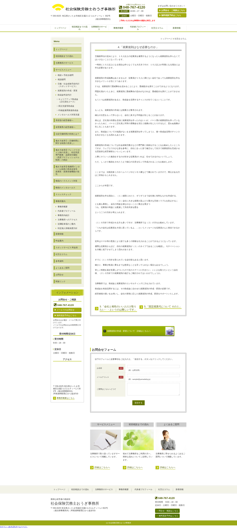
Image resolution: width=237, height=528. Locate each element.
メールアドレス (103, 377)
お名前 (99, 368)
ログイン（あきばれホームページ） (14, 527)
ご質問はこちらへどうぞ (106, 389)
